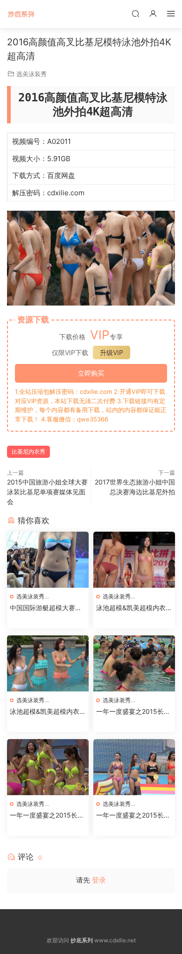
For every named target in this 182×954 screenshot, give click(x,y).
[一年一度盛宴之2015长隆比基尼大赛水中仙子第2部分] (48, 767)
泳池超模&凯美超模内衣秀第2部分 (48, 711)
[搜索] (135, 13)
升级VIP (111, 352)
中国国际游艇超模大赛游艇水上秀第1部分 (46, 608)
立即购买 (91, 373)
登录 (99, 880)
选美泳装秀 (31, 74)
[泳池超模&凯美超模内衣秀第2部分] (48, 663)
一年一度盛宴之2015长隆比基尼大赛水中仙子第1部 (133, 815)
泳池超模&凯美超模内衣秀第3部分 (134, 608)
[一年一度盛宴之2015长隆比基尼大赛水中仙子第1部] (134, 767)
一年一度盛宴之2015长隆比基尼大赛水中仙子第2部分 (47, 815)
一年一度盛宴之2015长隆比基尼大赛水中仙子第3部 (134, 711)
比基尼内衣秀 (28, 451)
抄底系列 (21, 14)
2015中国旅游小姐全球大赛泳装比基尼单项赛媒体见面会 (47, 491)
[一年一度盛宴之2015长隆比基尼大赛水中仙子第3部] (134, 663)
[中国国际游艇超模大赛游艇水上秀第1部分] (48, 560)
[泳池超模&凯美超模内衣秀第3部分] (134, 560)
